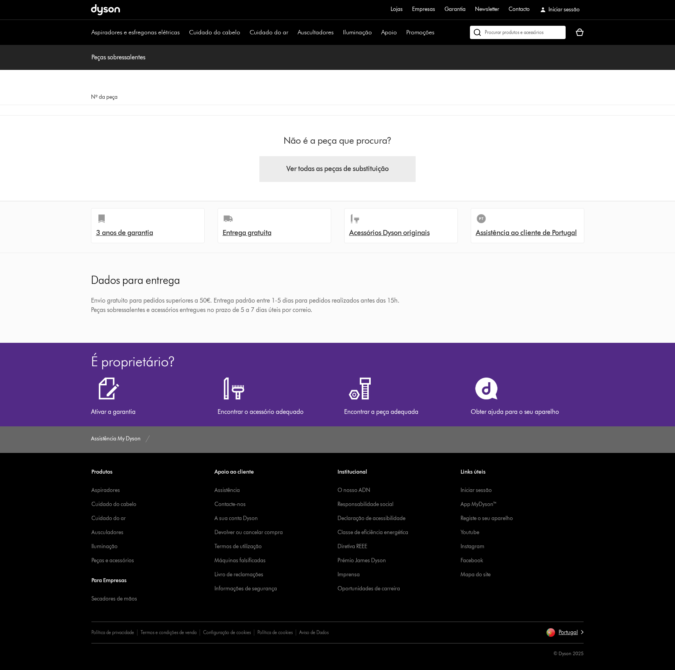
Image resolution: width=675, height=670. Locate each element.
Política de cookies (275, 632)
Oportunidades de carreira (369, 588)
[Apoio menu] (401, 32)
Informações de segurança (245, 588)
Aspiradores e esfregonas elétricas (135, 32)
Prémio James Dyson (362, 560)
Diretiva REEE (352, 546)
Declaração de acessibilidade (371, 518)
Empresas (423, 9)
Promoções (420, 32)
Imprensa (349, 574)
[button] (565, 632)
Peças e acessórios (112, 560)
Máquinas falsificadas (240, 560)
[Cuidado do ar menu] (292, 32)
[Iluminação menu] (376, 32)
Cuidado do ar (269, 32)
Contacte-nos (230, 504)
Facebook (472, 560)
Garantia (455, 9)
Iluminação (357, 32)
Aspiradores (105, 490)
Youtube (470, 532)
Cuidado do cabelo (214, 32)
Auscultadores (316, 32)
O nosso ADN (354, 490)
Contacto (519, 9)
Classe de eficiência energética (373, 532)
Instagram (472, 546)
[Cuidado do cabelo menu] (244, 32)
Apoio (389, 32)
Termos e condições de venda (168, 632)
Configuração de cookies (227, 632)
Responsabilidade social (365, 504)
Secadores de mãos (114, 598)
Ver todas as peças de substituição (337, 168)
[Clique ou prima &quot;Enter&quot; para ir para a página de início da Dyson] (105, 9)
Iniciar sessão (476, 490)
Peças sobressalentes (118, 57)
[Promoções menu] (438, 32)
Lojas (397, 9)
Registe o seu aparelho (487, 518)
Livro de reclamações (238, 574)
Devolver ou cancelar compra (248, 532)
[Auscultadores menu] (337, 32)
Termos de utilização (238, 546)
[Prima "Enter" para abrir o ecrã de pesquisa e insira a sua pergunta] (518, 32)
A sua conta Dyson (236, 518)
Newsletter (487, 9)
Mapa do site (476, 574)
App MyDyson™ (479, 504)
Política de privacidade (112, 632)
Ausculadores (107, 532)
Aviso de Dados (314, 632)
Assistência (227, 490)
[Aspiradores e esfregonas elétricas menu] (184, 32)
